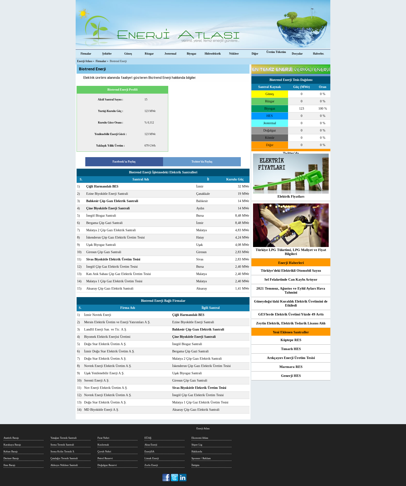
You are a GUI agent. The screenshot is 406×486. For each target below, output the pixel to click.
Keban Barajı (11, 451)
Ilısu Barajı (9, 465)
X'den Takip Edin (175, 477)
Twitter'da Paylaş (201, 161)
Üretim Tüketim (276, 52)
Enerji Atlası (203, 428)
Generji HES (291, 376)
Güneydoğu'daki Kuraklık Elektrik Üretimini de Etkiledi (291, 303)
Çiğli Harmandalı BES (102, 186)
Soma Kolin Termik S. (63, 451)
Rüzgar (149, 53)
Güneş (128, 53)
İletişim (195, 465)
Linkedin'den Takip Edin (183, 477)
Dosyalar (297, 53)
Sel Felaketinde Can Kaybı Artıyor (290, 279)
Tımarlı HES (291, 349)
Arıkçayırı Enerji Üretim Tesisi (291, 358)
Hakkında (196, 451)
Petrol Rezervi (105, 458)
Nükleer (234, 53)
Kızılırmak (103, 444)
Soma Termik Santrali (62, 444)
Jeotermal (170, 53)
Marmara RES (290, 367)
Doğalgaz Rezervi (107, 465)
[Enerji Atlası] (203, 24)
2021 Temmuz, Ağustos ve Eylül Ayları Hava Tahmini (290, 290)
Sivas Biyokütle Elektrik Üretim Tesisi (113, 259)
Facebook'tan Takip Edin (166, 477)
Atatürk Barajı (11, 437)
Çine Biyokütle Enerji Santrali (108, 208)
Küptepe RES (291, 340)
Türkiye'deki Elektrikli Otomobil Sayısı (291, 270)
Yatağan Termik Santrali (64, 437)
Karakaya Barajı (12, 444)
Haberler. (318, 53)
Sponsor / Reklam (201, 458)
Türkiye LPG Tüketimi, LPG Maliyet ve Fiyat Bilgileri (291, 252)
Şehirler (107, 53)
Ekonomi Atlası (199, 437)
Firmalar (86, 53)
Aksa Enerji (150, 444)
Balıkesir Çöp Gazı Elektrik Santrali (112, 201)
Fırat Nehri (103, 437)
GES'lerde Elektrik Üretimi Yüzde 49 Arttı (291, 314)
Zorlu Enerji (151, 465)
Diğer (255, 53)
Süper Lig (196, 444)
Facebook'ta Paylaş (124, 161)
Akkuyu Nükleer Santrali (64, 465)
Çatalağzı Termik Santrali (64, 458)
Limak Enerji (151, 458)
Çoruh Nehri (104, 451)
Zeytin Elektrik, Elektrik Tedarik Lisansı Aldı (290, 323)
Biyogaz (191, 53)
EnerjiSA (149, 451)
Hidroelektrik (213, 53)
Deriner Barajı (11, 458)
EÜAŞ (147, 437)
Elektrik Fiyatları (290, 196)
